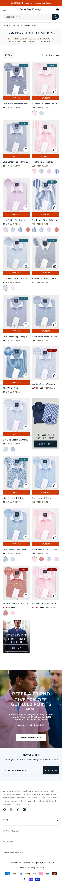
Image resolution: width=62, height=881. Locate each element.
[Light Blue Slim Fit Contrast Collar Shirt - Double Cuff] (16, 253)
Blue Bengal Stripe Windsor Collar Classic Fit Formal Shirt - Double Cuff (44, 220)
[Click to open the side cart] (57, 9)
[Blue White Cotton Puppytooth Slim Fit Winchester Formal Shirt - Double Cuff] (16, 363)
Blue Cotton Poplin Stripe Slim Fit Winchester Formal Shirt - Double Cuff (15, 336)
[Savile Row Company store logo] (31, 10)
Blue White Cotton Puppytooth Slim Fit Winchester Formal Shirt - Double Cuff (15, 388)
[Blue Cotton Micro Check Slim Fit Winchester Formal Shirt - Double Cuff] (16, 525)
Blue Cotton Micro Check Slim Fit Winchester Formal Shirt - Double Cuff (15, 549)
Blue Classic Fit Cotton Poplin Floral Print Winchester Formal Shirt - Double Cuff (15, 498)
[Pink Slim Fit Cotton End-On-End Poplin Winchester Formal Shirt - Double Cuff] (45, 79)
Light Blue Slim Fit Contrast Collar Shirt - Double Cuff (15, 278)
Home (23, 868)
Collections (15, 25)
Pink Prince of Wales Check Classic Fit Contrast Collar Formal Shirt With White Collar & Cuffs (44, 549)
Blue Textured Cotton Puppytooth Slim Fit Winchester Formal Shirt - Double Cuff (44, 498)
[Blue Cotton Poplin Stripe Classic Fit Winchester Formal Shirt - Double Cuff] (16, 137)
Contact (40, 868)
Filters (10, 55)
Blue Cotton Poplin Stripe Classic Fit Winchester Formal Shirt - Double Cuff (15, 162)
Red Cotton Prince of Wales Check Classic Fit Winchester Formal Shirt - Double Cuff (16, 603)
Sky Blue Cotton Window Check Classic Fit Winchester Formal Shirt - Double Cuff (45, 384)
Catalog (31, 868)
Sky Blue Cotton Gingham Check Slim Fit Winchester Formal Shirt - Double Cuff (15, 440)
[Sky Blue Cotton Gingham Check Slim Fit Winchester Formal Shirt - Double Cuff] (16, 415)
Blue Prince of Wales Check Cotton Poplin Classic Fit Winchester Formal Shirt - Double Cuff (15, 103)
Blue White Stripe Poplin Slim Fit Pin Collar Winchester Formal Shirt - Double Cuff (45, 278)
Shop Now (45, 444)
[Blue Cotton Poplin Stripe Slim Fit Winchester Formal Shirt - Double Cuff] (16, 312)
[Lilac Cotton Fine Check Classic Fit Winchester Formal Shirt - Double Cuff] (16, 195)
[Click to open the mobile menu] (4, 9)
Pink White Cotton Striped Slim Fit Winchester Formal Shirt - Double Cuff (44, 603)
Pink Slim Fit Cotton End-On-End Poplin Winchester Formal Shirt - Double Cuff (45, 103)
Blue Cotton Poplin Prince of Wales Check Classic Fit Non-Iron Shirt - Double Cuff (45, 336)
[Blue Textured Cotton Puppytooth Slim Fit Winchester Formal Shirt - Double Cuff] (45, 473)
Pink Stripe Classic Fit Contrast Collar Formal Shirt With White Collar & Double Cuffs (45, 162)
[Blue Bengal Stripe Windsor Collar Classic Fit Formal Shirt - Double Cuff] (45, 195)
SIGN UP (16, 648)
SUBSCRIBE (51, 770)
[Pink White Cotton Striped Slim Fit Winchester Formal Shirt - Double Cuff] (45, 583)
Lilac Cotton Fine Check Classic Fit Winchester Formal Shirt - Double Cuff (15, 220)
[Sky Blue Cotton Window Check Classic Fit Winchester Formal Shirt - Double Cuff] (45, 363)
